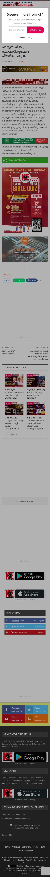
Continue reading (25, 37)
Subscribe (35, 29)
